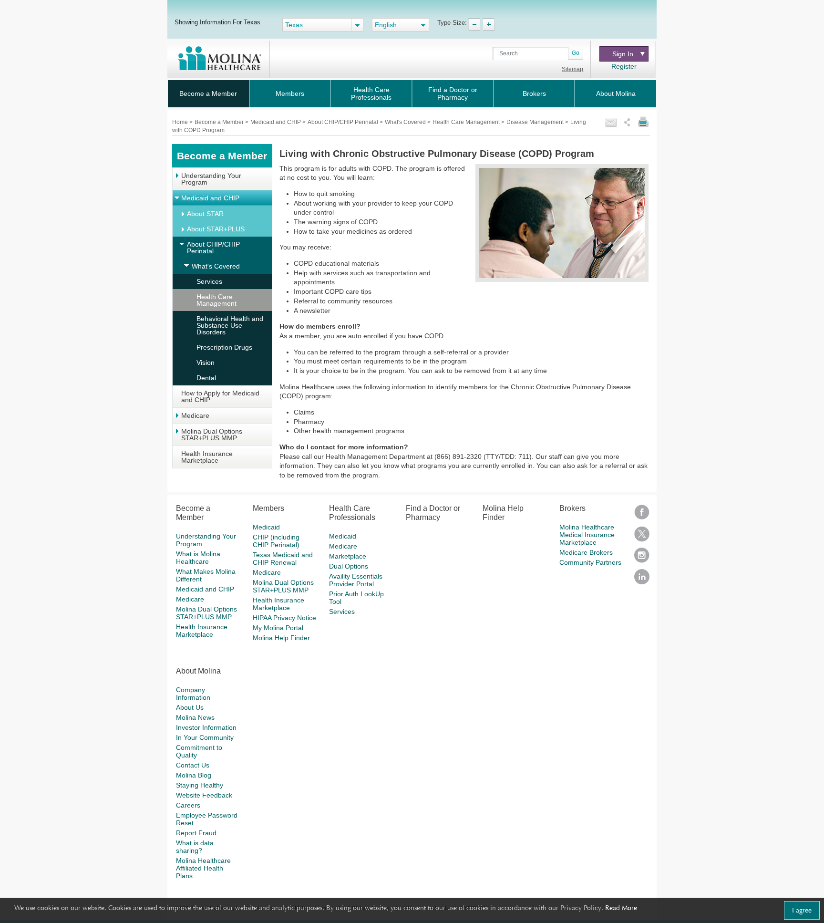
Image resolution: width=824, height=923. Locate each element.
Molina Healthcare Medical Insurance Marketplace (587, 534)
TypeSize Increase (488, 24)
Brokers (534, 93)
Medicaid (266, 527)
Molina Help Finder (281, 638)
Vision (205, 362)
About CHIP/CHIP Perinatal (344, 122)
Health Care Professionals (371, 93)
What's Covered (406, 122)
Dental (206, 378)
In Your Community (205, 737)
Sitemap (572, 69)
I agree (802, 910)
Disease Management (535, 122)
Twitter (641, 537)
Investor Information (206, 727)
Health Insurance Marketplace (207, 457)
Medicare (195, 415)
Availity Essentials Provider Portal (355, 580)
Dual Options (348, 566)
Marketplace (347, 556)
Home (180, 122)
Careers (188, 805)
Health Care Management (467, 122)
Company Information (193, 693)
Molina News (195, 717)
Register (624, 66)
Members (290, 93)
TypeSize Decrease (474, 24)
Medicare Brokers (586, 552)
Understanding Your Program (211, 179)
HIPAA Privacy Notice (284, 618)
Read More (621, 907)
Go (575, 53)
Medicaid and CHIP (276, 122)
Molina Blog (193, 775)
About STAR (205, 214)
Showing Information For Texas (217, 22)
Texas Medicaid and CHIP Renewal (283, 558)
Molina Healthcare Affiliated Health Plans (203, 868)
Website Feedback (204, 795)
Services (209, 281)
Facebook (641, 515)
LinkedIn (641, 580)
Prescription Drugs (224, 347)
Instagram (641, 558)
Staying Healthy (199, 785)
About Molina (616, 93)
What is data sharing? (195, 846)
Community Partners (590, 562)
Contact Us (192, 765)
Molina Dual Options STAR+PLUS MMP (211, 434)
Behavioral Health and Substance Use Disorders (229, 325)
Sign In (622, 54)
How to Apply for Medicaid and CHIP (220, 396)
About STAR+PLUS (216, 229)
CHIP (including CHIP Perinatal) (276, 541)
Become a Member (208, 93)
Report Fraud (196, 833)
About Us (190, 707)
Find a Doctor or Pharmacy (452, 93)
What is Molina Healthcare (198, 557)
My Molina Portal (278, 628)
